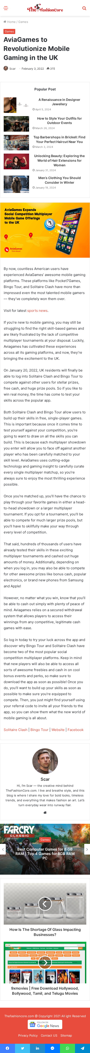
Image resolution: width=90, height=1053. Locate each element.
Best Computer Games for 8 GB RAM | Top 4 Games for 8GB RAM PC (45, 853)
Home (11, 22)
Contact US (49, 1035)
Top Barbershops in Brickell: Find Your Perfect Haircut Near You (59, 139)
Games (23, 22)
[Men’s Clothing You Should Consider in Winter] (16, 184)
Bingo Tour (39, 730)
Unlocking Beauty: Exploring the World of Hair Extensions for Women (59, 160)
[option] (45, 849)
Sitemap (66, 1035)
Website (58, 730)
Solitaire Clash (15, 730)
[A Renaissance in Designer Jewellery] (16, 105)
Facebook (76, 730)
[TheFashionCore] (45, 8)
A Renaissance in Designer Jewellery (59, 102)
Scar (12, 68)
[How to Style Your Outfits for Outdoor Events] (16, 124)
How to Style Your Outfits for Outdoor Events (59, 120)
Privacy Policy (28, 1035)
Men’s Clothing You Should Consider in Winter (59, 180)
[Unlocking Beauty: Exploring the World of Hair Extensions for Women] (16, 161)
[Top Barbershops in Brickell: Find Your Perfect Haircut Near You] (16, 142)
